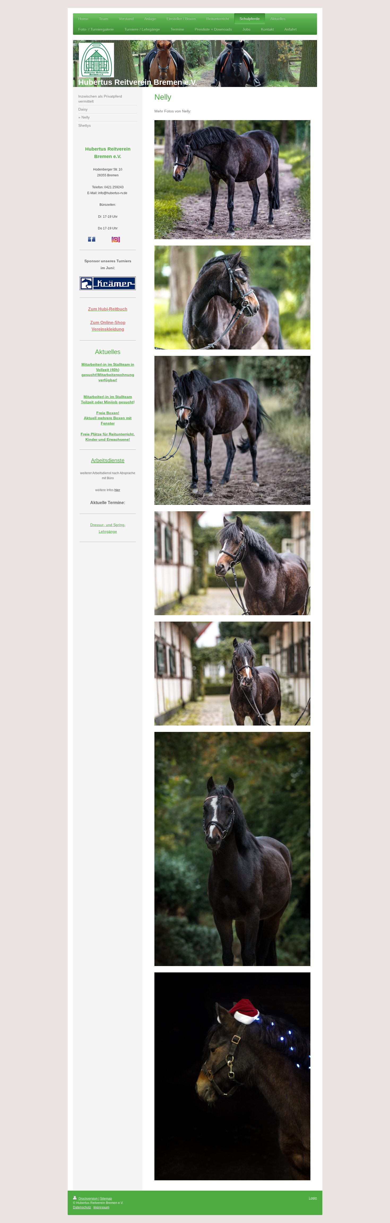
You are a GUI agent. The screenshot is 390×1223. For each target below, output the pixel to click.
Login (313, 1198)
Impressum (101, 1207)
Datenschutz (82, 1207)
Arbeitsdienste (107, 460)
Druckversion (88, 1198)
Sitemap (106, 1198)
